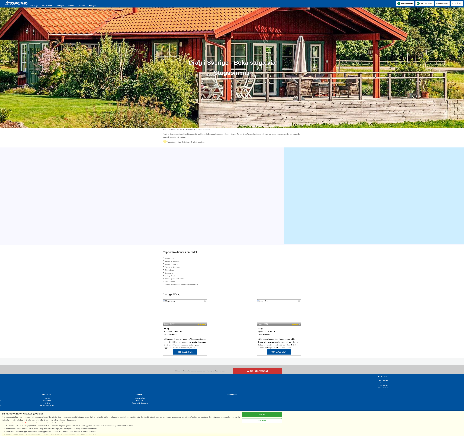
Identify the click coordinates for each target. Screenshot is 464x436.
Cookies (47, 403)
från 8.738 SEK (279, 352)
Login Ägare (456, 3)
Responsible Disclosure (140, 403)
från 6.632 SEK (185, 352)
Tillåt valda (262, 421)
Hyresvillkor (47, 400)
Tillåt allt (262, 415)
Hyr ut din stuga (442, 3)
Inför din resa (383, 383)
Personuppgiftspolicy (47, 405)
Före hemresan (383, 388)
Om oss (47, 398)
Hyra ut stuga (140, 400)
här (66, 423)
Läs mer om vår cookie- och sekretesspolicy (18, 423)
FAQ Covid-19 (383, 380)
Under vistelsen (383, 385)
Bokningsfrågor (140, 398)
